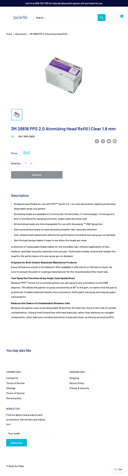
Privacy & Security (79, 388)
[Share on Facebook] (97, 141)
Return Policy (76, 383)
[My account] (112, 17)
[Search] (102, 17)
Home (9, 34)
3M (12, 136)
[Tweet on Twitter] (109, 141)
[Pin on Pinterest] (103, 141)
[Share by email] (115, 141)
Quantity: (16, 163)
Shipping (74, 377)
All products (21, 34)
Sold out (36, 174)
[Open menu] (7, 17)
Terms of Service (15, 383)
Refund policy (13, 398)
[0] (119, 17)
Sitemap (10, 388)
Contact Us (12, 377)
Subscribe (16, 442)
